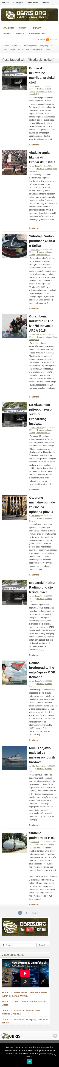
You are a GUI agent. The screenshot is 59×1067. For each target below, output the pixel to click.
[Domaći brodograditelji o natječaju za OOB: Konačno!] (14, 684)
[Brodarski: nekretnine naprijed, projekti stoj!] (14, 90)
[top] (55, 1036)
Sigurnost (16, 46)
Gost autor (35, 249)
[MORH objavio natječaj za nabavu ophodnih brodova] (14, 769)
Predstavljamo (37, 33)
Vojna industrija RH (34, 49)
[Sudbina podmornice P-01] (14, 854)
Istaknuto (8, 28)
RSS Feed (54, 39)
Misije (12, 49)
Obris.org (31, 14)
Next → (35, 913)
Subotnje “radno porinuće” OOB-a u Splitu (42, 240)
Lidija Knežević (37, 334)
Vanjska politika (46, 46)
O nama (5, 2)
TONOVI (45, 2)
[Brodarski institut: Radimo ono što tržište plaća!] (14, 604)
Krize (5, 49)
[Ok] (55, 1055)
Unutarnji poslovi (30, 46)
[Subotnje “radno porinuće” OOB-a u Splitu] (14, 257)
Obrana (6, 46)
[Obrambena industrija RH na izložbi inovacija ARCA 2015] (14, 338)
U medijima (18, 2)
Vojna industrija (41, 91)
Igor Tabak (35, 86)
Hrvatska (40, 89)
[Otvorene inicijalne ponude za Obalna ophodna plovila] (14, 519)
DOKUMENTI (32, 2)
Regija (21, 28)
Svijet (18, 33)
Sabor (20, 49)
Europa (36, 28)
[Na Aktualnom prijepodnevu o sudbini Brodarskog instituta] (14, 426)
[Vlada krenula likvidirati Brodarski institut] (14, 174)
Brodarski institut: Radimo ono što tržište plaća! (42, 587)
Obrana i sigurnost (31, 17)
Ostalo (48, 49)
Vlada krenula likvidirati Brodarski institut (42, 157)
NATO (5, 33)
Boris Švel (35, 842)
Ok (29, 1061)
